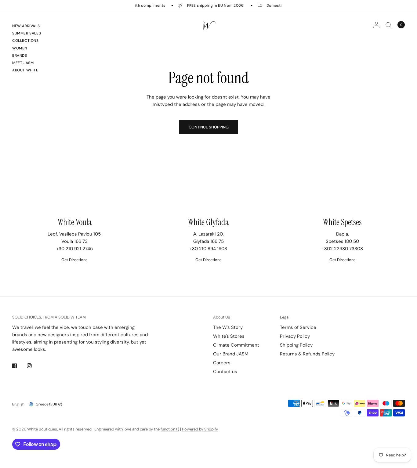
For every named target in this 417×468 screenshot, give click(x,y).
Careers (221, 363)
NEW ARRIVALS (26, 25)
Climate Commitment (236, 345)
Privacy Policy (295, 336)
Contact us (225, 372)
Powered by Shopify (200, 429)
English (18, 404)
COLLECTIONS (25, 40)
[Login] (376, 24)
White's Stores (229, 336)
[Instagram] (33, 366)
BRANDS (19, 55)
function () (170, 429)
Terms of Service (298, 327)
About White (25, 70)
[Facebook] (19, 366)
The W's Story (228, 327)
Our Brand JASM (230, 354)
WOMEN (19, 48)
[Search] (388, 24)
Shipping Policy (296, 345)
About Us (221, 317)
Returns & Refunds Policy (307, 354)
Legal (284, 317)
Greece (49, 404)
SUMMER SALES (26, 33)
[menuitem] (26, 27)
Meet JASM (23, 62)
